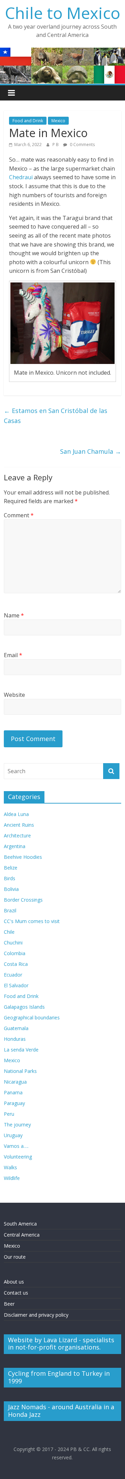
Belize (10, 867)
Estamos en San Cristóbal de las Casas (55, 415)
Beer (9, 1303)
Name (14, 615)
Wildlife (12, 1178)
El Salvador (16, 985)
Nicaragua (15, 1081)
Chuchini (13, 942)
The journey (17, 1124)
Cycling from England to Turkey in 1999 (59, 1377)
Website (14, 695)
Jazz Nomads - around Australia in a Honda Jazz (61, 1411)
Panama (13, 1092)
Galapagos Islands (24, 1006)
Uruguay (13, 1135)
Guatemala (16, 1028)
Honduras (15, 1039)
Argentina (14, 846)
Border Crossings (23, 899)
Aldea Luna (16, 814)
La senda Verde (21, 1049)
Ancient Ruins (19, 825)
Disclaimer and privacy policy (36, 1315)
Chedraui (21, 177)
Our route (15, 1257)
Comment (19, 515)
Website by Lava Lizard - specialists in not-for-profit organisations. (61, 1344)
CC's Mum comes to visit (32, 921)
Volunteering (18, 1156)
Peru (9, 1114)
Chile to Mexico (62, 12)
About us (14, 1281)
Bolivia (11, 889)
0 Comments (82, 144)
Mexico (58, 121)
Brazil (10, 910)
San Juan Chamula (90, 451)
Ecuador (13, 974)
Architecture (17, 835)
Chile (9, 932)
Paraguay (14, 1103)
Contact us (16, 1292)
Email (13, 655)
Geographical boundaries (32, 1017)
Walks (10, 1167)
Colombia (14, 953)
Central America (22, 1234)
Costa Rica (16, 964)
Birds (9, 878)
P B (56, 144)
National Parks (20, 1071)
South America (20, 1223)
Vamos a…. (16, 1146)
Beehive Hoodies (23, 857)
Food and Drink (27, 121)
